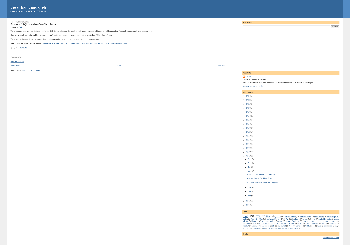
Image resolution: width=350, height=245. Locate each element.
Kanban (295, 219)
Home (118, 65)
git (313, 226)
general (278, 217)
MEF (244, 228)
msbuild (324, 223)
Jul (249, 167)
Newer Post (15, 65)
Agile (280, 221)
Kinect (304, 219)
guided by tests (324, 219)
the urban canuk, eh (28, 7)
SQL (20, 27)
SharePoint (257, 228)
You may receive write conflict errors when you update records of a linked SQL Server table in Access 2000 (84, 43)
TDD (258, 216)
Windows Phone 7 (274, 228)
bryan (248, 76)
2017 (248, 116)
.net (245, 216)
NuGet (291, 223)
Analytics (265, 226)
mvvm (291, 228)
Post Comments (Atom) (31, 70)
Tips (268, 216)
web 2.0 (246, 226)
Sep (250, 163)
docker (284, 228)
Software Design (273, 219)
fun (271, 223)
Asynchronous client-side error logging (262, 182)
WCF (264, 228)
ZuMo (307, 223)
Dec (250, 159)
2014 (248, 124)
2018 (248, 112)
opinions (333, 223)
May (250, 171)
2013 (248, 128)
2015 (248, 120)
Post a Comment (17, 62)
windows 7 (256, 226)
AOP (276, 223)
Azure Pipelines (292, 221)
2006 (248, 156)
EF (273, 226)
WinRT (299, 223)
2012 (248, 132)
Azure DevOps (257, 219)
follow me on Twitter (331, 238)
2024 (248, 96)
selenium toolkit (268, 221)
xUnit (296, 228)
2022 (248, 100)
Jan (249, 196)
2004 (248, 205)
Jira (336, 226)
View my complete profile (253, 86)
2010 (248, 140)
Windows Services (295, 226)
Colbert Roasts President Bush (259, 178)
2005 (248, 201)
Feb (249, 192)
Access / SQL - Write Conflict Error (33, 24)
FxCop (283, 223)
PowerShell (281, 226)
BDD (325, 226)
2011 (248, 136)
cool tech (319, 217)
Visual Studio (290, 217)
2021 (248, 104)
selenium (246, 223)
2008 (248, 148)
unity (254, 223)
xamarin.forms (305, 217)
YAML (307, 226)
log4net (315, 223)
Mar (249, 188)
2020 (248, 108)
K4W (286, 219)
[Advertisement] (291, 49)
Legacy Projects (316, 221)
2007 (248, 152)
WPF (304, 221)
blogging (254, 221)
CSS (330, 226)
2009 (248, 144)
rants (319, 226)
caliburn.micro (331, 221)
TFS (313, 219)
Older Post (221, 65)
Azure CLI (263, 223)
